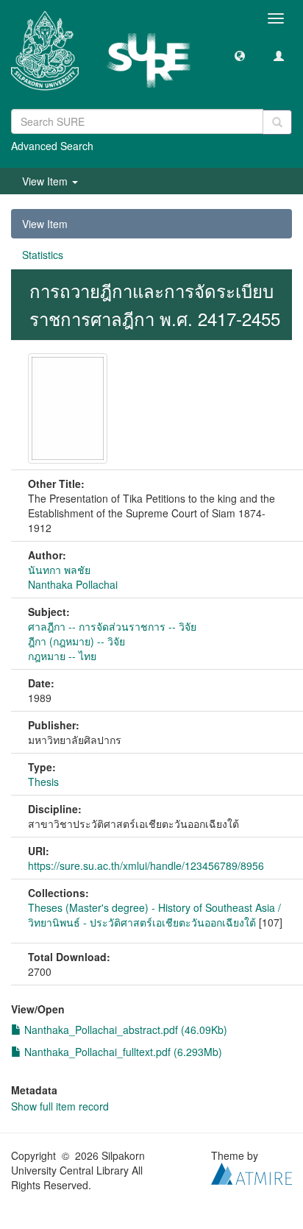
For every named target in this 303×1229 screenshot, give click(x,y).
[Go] (277, 122)
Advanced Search (52, 145)
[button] (240, 55)
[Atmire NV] (251, 1171)
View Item (45, 223)
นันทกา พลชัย (59, 569)
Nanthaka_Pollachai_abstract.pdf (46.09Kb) (124, 1029)
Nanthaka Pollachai (73, 584)
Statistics (42, 254)
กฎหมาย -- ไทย (62, 655)
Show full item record (60, 1106)
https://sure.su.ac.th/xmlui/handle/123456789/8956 (146, 865)
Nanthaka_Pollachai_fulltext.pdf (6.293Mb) (121, 1051)
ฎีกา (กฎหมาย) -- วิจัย (76, 641)
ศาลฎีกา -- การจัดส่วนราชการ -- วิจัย (112, 626)
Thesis (43, 781)
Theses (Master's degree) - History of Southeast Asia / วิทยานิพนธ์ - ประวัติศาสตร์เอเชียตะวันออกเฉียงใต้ (154, 914)
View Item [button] (46, 181)
